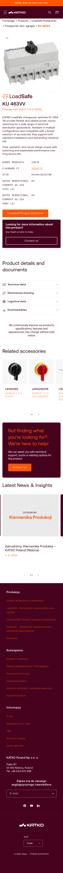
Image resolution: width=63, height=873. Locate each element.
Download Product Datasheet (25, 213)
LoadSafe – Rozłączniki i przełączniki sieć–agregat (30, 610)
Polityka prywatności (39, 854)
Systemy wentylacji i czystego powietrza (29, 688)
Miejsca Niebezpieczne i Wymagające (27, 666)
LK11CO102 (11, 389)
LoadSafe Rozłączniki (44, 20)
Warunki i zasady (16, 738)
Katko (24, 854)
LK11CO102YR (40, 389)
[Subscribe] (52, 793)
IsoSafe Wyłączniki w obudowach (25, 600)
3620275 (37, 168)
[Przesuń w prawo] (38, 414)
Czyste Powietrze (16, 695)
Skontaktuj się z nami (18, 723)
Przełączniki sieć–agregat (20, 26)
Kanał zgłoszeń (15, 745)
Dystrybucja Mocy (16, 681)
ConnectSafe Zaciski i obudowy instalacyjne (31, 619)
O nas (9, 716)
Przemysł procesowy (18, 673)
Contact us (31, 240)
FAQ (8, 731)
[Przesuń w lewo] (24, 414)
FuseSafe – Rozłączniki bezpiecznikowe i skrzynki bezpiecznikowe (29, 629)
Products (23, 20)
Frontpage (8, 20)
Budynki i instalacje (17, 659)
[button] (49, 12)
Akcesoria (11, 638)
